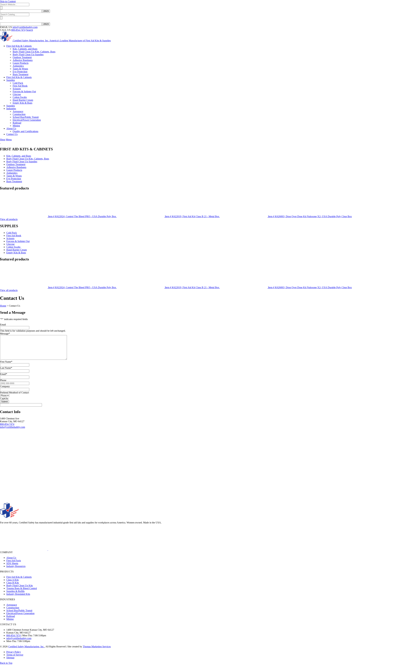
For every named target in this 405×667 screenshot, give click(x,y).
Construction (12, 607)
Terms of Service (14, 654)
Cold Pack (11, 232)
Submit (4, 401)
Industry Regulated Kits (18, 594)
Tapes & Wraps (14, 175)
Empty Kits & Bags (16, 252)
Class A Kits (12, 579)
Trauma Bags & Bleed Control (21, 588)
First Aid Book (13, 235)
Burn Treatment (14, 181)
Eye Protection (13, 178)
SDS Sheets (12, 563)
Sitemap (10, 657)
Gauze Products (14, 170)
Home (3, 305)
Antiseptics (11, 173)
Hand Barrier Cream (16, 249)
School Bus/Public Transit (19, 610)
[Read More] (24, 549)
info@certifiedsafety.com (24, 27)
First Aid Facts (13, 560)
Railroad (10, 616)
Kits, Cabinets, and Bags (18, 155)
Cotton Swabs (13, 247)
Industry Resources (15, 566)
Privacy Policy (13, 652)
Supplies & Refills (15, 591)
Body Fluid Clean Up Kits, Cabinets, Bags (27, 158)
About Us (11, 557)
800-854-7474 (18, 30)
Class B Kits (12, 582)
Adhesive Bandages (16, 167)
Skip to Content (8, 1)
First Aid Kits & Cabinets (19, 577)
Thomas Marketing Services (97, 646)
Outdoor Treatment (15, 164)
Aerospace (11, 604)
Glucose (10, 244)
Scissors (10, 238)
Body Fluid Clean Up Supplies (21, 161)
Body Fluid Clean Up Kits (19, 585)
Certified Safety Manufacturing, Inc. (26, 646)
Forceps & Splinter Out (18, 241)
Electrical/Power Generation (20, 613)
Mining (10, 619)
